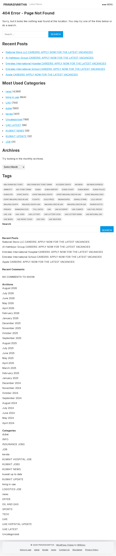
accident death (63, 184)
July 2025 (8, 348)
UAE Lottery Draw (73, 214)
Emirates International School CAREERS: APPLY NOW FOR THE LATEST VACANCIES (55, 69)
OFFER (6, 499)
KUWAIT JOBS (11, 464)
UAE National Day (94, 214)
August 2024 (9, 403)
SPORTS (7, 509)
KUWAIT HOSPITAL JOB (16, 459)
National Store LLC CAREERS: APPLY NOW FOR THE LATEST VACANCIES (49, 52)
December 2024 (11, 383)
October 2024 (10, 392)
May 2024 (8, 417)
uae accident (61, 209)
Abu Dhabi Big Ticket (13, 184)
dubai (9, 108)
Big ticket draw (23, 189)
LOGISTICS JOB (11, 489)
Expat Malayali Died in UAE (69, 194)
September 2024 (12, 398)
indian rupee (64, 199)
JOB (8, 141)
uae (49, 209)
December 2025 (11, 323)
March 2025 (9, 368)
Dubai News (83, 189)
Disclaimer (77, 549)
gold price (49, 199)
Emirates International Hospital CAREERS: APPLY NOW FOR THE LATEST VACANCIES (56, 63)
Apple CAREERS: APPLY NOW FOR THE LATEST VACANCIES (42, 74)
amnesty (8, 189)
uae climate (77, 209)
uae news (8, 219)
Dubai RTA (8, 194)
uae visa (41, 219)
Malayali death (11, 204)
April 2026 (8, 308)
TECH (5, 514)
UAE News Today (24, 219)
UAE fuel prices (94, 209)
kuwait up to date (12, 474)
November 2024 (11, 388)
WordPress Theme (65, 545)
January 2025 (10, 378)
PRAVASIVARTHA (15, 4)
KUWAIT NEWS (15, 130)
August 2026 (9, 288)
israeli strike (80, 199)
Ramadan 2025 (22, 209)
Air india (79, 184)
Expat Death (22, 194)
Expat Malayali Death (42, 194)
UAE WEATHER (55, 219)
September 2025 (11, 338)
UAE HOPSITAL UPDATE (17, 524)
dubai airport (51, 189)
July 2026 (8, 293)
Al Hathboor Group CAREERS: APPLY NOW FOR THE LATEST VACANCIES (49, 57)
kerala (9, 113)
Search (6, 223)
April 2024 (8, 423)
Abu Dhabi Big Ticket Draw (39, 184)
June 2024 (8, 412)
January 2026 (10, 318)
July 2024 (8, 408)
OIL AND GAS (10, 504)
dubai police (99, 189)
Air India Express (95, 184)
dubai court (68, 189)
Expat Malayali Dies (94, 194)
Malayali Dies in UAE (76, 204)
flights (36, 199)
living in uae (12, 97)
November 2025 (11, 328)
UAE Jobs (20, 214)
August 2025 (9, 343)
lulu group (96, 199)
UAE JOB (7, 214)
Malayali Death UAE (31, 204)
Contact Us (64, 549)
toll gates (38, 209)
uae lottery (34, 214)
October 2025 (10, 333)
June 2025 (8, 353)
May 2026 (8, 303)
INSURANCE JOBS (13, 444)
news (9, 91)
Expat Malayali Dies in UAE (16, 199)
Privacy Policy (91, 549)
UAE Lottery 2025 (52, 214)
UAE (8, 102)
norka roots (96, 204)
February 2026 (10, 313)
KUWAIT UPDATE (16, 136)
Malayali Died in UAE (54, 204)
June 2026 (8, 298)
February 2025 (10, 373)
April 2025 (8, 363)
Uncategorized (14, 119)
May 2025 (8, 358)
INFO (5, 439)
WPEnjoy (81, 545)
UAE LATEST (13, 125)
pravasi (7, 209)
